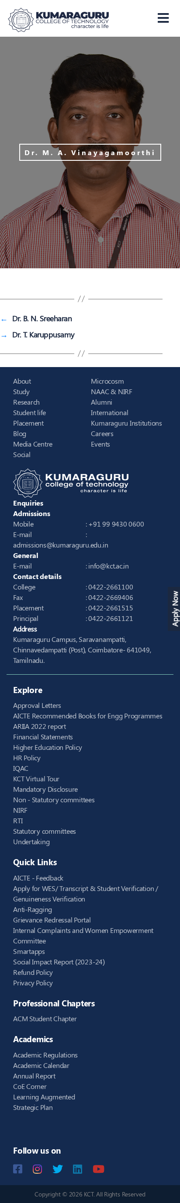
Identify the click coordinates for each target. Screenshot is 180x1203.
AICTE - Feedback (38, 877)
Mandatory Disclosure (45, 789)
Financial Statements (43, 736)
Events (100, 443)
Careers (102, 433)
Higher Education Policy (47, 747)
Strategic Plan (33, 1107)
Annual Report (34, 1075)
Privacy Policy (33, 982)
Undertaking (31, 841)
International (109, 412)
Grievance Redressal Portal (52, 919)
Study (21, 391)
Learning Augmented (44, 1096)
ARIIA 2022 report (39, 726)
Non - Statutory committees (54, 799)
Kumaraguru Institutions (126, 422)
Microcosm (107, 380)
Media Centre (32, 443)
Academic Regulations (45, 1054)
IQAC (20, 768)
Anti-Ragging (32, 909)
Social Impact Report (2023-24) (59, 961)
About (22, 380)
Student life (29, 412)
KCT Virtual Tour (36, 778)
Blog (19, 433)
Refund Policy (33, 972)
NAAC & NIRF (111, 391)
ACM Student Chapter (44, 1018)
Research (26, 401)
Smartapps (29, 951)
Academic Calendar (41, 1065)
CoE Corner (30, 1086)
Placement (28, 422)
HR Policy (27, 757)
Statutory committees (44, 831)
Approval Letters (37, 705)
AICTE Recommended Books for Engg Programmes (88, 715)
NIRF (20, 810)
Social (22, 454)
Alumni (101, 401)
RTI (17, 820)
